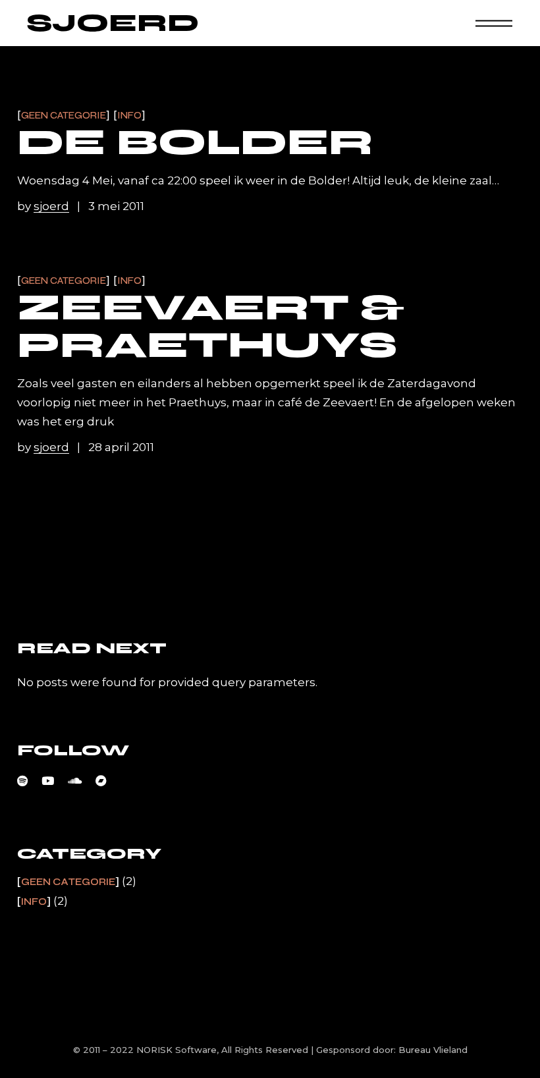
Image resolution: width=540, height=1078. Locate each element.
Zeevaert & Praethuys (210, 326)
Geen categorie (63, 116)
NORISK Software (176, 1049)
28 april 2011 (121, 447)
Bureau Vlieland (433, 1049)
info (129, 116)
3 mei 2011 (116, 206)
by (43, 206)
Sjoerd (112, 23)
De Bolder (195, 142)
